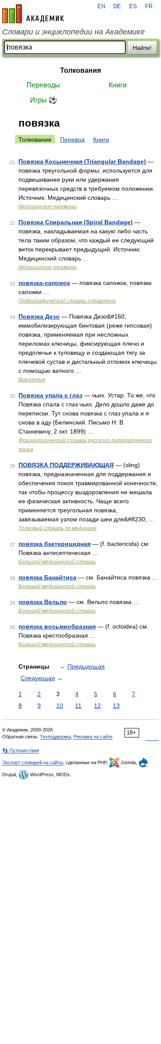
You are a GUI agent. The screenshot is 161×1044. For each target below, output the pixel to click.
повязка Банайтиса (47, 577)
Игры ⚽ (43, 100)
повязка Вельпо (42, 601)
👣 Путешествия (20, 750)
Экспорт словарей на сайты (32, 762)
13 (116, 705)
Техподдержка (55, 736)
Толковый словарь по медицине (57, 528)
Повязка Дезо (39, 316)
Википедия (31, 380)
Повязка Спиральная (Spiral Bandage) (75, 222)
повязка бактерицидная (54, 543)
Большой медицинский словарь (57, 562)
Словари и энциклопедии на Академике (73, 32)
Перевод (72, 139)
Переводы (43, 85)
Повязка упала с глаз (50, 395)
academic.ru (33, 13)
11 (78, 705)
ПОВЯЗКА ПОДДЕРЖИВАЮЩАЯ (66, 465)
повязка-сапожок (44, 282)
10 (59, 705)
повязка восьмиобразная (57, 626)
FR (148, 6)
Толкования (80, 70)
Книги (118, 85)
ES (133, 6)
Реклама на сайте (92, 736)
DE (117, 6)
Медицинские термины (47, 207)
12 (97, 705)
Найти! (142, 47)
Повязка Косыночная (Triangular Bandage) (82, 161)
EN (101, 6)
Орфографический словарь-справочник (67, 301)
